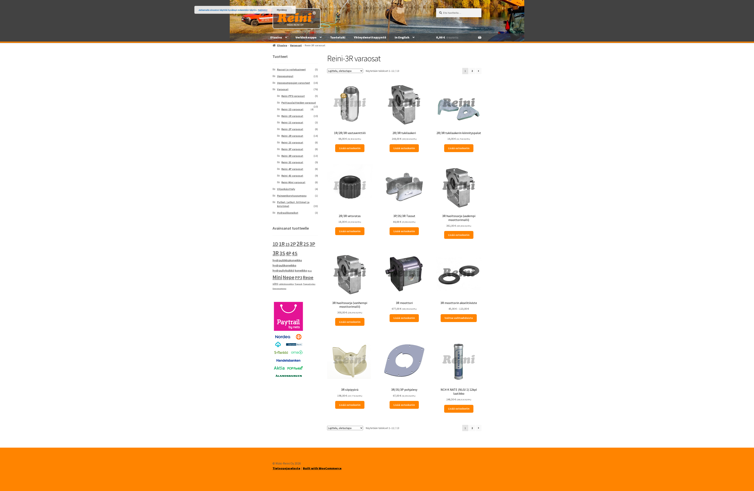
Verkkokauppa (306, 37)
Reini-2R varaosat (292, 136)
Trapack (298, 284)
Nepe (288, 277)
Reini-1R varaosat (292, 116)
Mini (277, 277)
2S (306, 244)
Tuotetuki (337, 37)
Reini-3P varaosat (292, 149)
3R (276, 253)
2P (293, 244)
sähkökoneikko (286, 284)
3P (312, 244)
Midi (310, 271)
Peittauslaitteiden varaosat (298, 102)
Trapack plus (309, 284)
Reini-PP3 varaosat (293, 96)
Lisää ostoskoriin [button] (350, 148)
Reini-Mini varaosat (293, 182)
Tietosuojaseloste (286, 468)
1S (287, 244)
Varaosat (296, 45)
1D (275, 244)
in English (402, 37)
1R (282, 243)
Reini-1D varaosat (292, 109)
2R (299, 243)
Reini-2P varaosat (292, 129)
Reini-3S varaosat (292, 162)
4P (288, 253)
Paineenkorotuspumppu (292, 195)
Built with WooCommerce (322, 468)
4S (294, 253)
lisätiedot (262, 9)
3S (282, 253)
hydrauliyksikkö (283, 270)
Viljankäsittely (286, 189)
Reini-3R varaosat (292, 156)
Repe (308, 277)
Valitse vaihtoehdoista (459, 318)
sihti (275, 284)
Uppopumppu (279, 288)
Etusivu (276, 37)
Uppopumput (285, 76)
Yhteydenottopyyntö (370, 37)
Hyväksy (282, 10)
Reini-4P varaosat (292, 169)
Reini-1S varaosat (292, 122)
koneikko (301, 270)
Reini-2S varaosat (292, 142)
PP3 (298, 277)
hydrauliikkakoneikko (287, 260)
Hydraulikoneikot (287, 212)
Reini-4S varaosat (292, 175)
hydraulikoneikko (284, 265)
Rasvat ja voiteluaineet (291, 69)
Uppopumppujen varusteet (293, 83)
